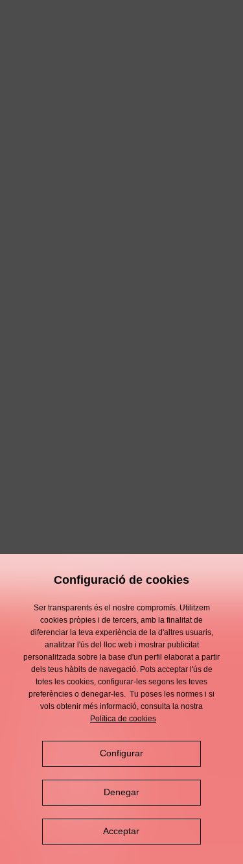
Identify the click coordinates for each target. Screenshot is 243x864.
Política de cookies (123, 718)
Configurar (121, 753)
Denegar (121, 792)
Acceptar (121, 831)
